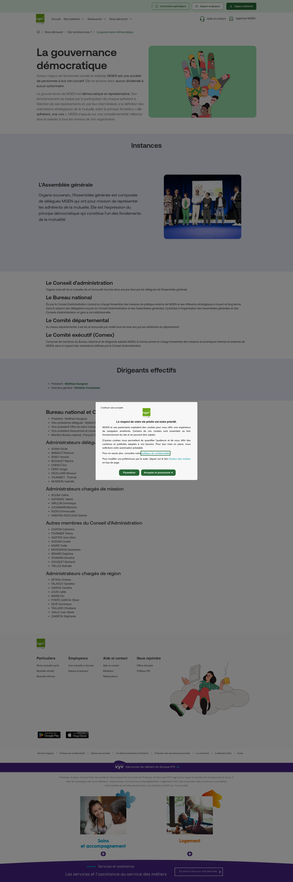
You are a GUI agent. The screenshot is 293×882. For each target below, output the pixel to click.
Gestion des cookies (180, 458)
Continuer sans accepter (112, 408)
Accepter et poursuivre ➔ (158, 472)
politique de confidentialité (155, 453)
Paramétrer (129, 472)
